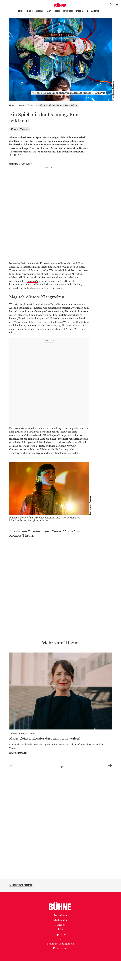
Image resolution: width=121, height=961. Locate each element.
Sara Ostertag (52, 325)
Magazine (95, 11)
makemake (32, 281)
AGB (60, 938)
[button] (111, 4)
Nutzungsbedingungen (60, 943)
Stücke (57, 11)
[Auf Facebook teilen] (10, 156)
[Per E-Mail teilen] (19, 156)
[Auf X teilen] (15, 156)
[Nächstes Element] (110, 766)
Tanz (48, 11)
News (21, 105)
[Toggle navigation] (117, 5)
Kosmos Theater (20, 129)
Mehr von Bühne (20, 885)
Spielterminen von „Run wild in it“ (48, 531)
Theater (29, 11)
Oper (20, 11)
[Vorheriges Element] (11, 766)
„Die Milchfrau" (50, 435)
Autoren (60, 924)
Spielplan (68, 11)
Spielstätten (82, 11)
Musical (40, 11)
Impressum (60, 934)
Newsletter (60, 915)
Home (12, 105)
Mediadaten (60, 920)
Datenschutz (60, 948)
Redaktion (13, 164)
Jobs (60, 929)
